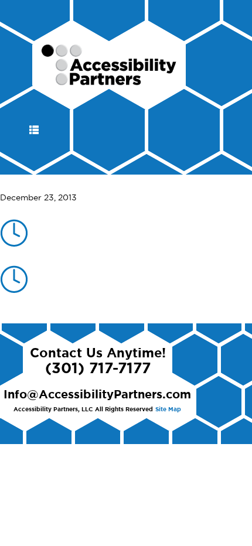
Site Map (168, 409)
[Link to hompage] (109, 80)
